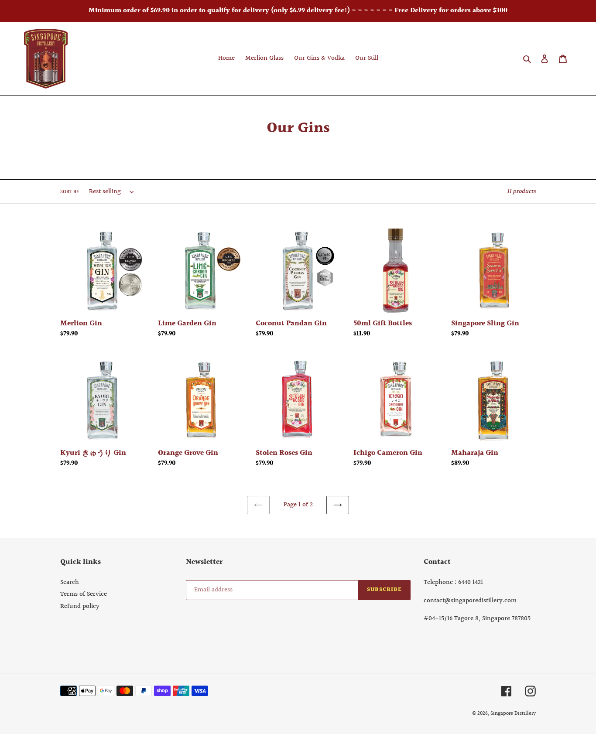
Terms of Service (83, 594)
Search (69, 582)
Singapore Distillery (513, 714)
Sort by (69, 192)
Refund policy (79, 606)
